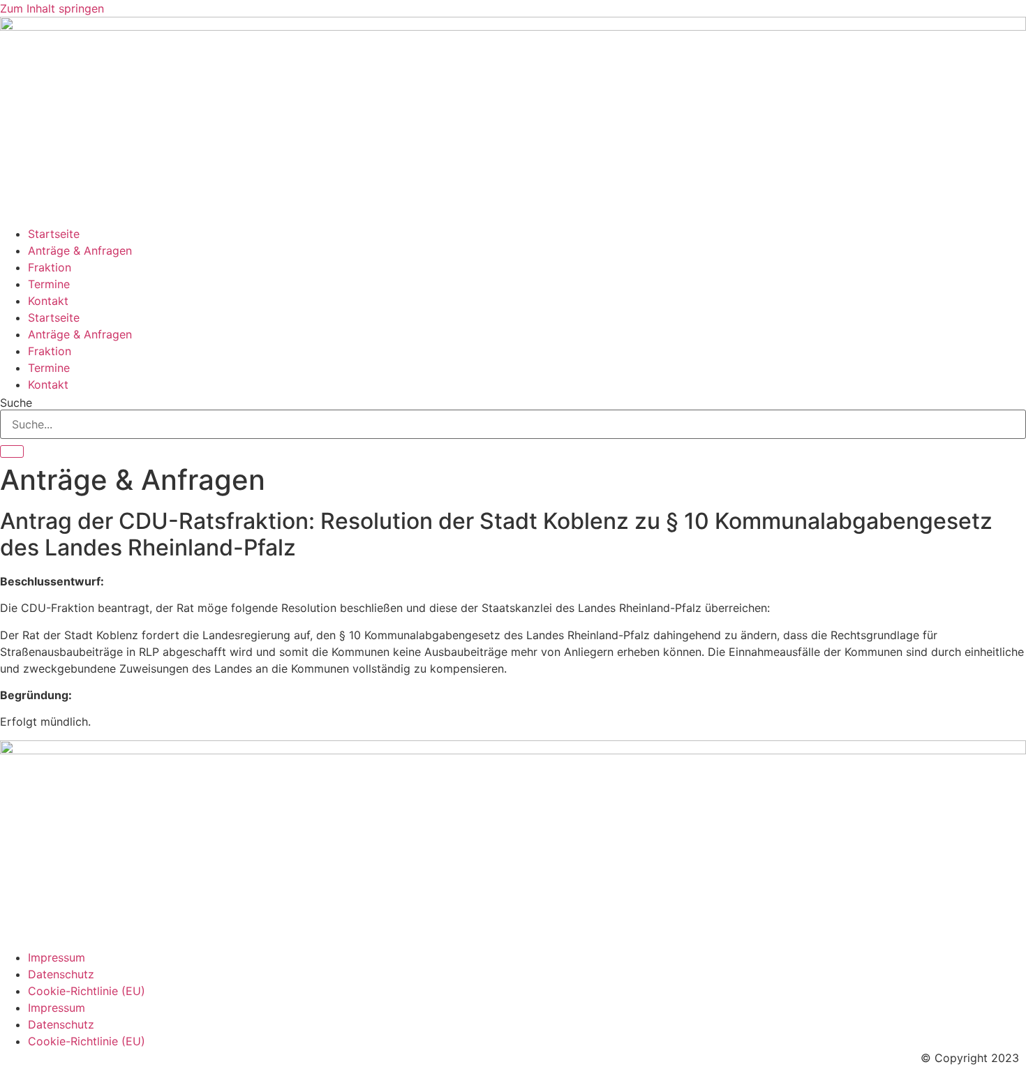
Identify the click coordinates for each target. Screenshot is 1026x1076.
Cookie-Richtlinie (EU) (86, 991)
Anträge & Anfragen (80, 250)
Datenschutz (61, 974)
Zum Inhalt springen (52, 8)
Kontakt (48, 301)
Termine (49, 284)
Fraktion (49, 267)
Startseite (54, 234)
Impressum (56, 957)
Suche (16, 402)
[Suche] (12, 451)
